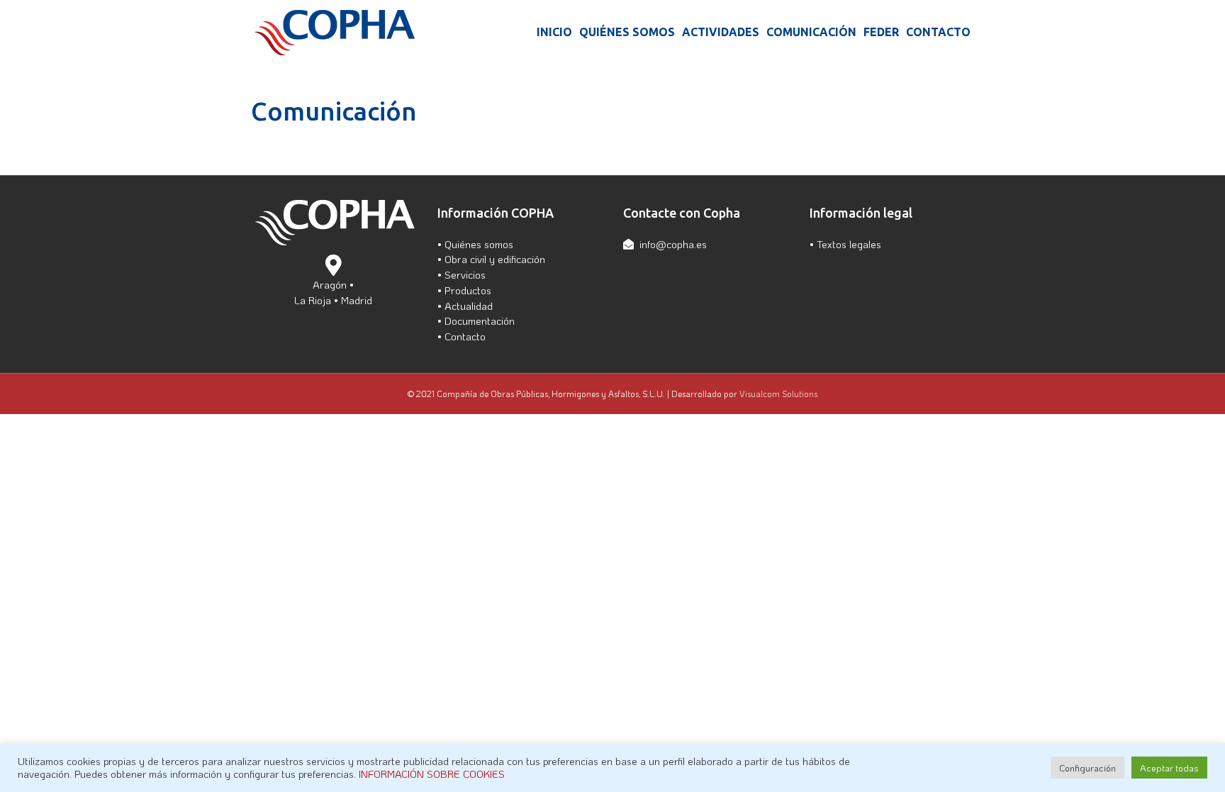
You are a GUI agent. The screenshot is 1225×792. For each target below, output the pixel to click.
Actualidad (468, 306)
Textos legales (849, 244)
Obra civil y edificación (494, 259)
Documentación (479, 320)
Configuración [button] (1087, 768)
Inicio (554, 32)
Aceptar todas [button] (1169, 768)
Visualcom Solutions (778, 393)
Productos (467, 290)
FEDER (881, 32)
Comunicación (811, 32)
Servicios (465, 274)
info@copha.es (673, 244)
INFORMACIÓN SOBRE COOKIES (432, 774)
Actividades (720, 32)
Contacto (938, 32)
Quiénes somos (627, 32)
